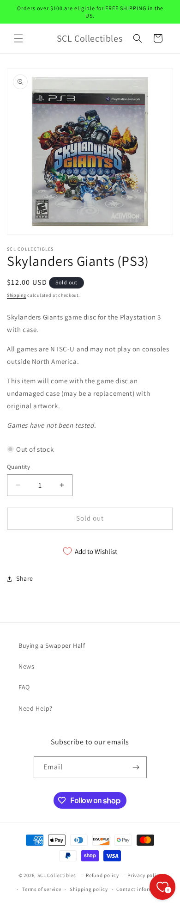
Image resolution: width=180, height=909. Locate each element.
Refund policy (102, 875)
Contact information (141, 889)
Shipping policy (89, 889)
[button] (18, 38)
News (26, 666)
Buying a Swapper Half (51, 645)
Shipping (16, 295)
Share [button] (24, 578)
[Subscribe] (136, 767)
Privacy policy (144, 875)
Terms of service (41, 889)
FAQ (24, 687)
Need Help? (35, 708)
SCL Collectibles (56, 875)
